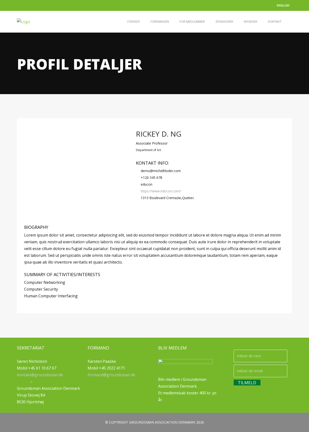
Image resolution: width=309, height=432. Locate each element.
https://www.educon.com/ (161, 191)
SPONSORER (224, 21)
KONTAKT (274, 21)
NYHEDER (250, 21)
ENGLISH (283, 5)
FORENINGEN (159, 21)
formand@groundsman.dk (111, 374)
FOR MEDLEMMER (192, 21)
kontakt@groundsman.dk (40, 374)
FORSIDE (133, 21)
